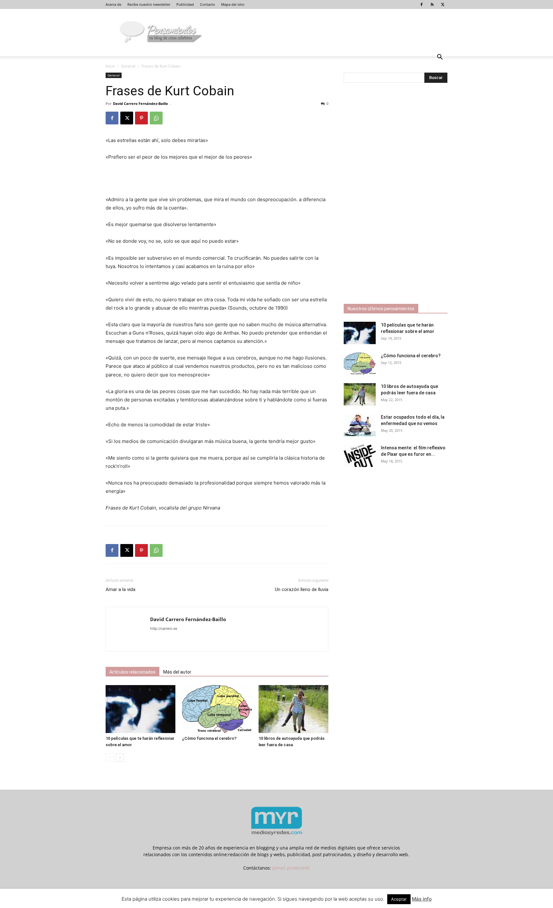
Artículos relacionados (132, 672)
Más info (422, 899)
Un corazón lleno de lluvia (301, 589)
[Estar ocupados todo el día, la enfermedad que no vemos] (360, 425)
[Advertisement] (217, 179)
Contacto (207, 4)
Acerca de (113, 4)
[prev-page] (110, 758)
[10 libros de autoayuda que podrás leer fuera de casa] (293, 709)
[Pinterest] (141, 118)
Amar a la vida (120, 589)
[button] (439, 58)
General (128, 66)
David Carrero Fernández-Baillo (140, 103)
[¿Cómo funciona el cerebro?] (217, 709)
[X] (442, 4)
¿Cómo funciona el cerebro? (209, 738)
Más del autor (177, 672)
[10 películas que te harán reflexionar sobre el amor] (140, 709)
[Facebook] (421, 4)
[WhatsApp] (156, 118)
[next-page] (120, 758)
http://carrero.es (163, 628)
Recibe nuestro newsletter (148, 4)
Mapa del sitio (232, 4)
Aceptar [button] (399, 899)
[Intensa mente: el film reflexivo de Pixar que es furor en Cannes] (360, 456)
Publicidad (185, 4)
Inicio (110, 66)
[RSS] (432, 4)
